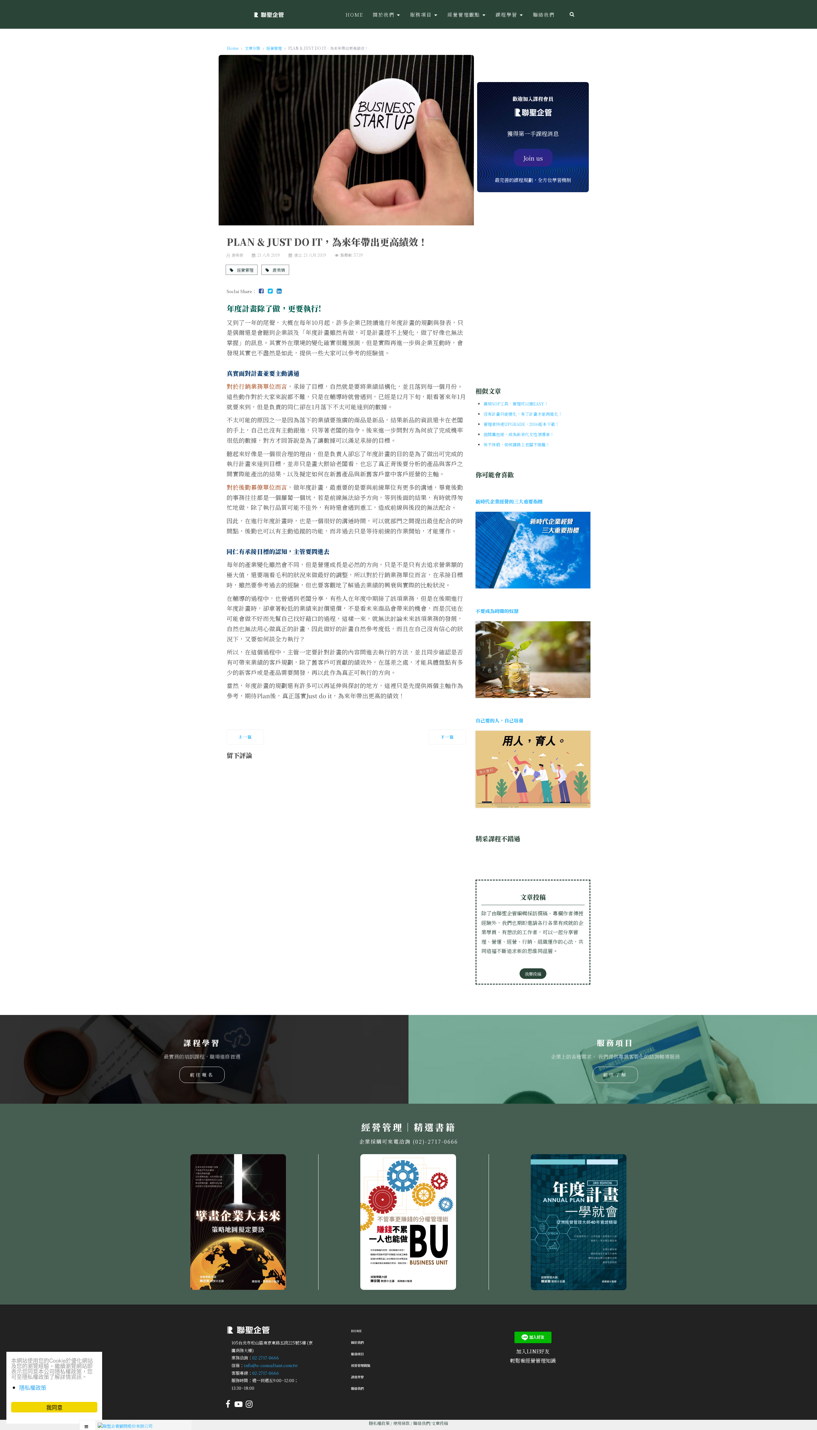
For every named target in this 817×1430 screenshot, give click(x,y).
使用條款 (401, 1423)
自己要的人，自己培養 (499, 720)
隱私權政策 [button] (32, 1387)
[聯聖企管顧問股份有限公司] (269, 14)
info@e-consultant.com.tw (271, 1365)
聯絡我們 (357, 1388)
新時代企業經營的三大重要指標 (509, 501)
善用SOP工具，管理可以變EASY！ (515, 404)
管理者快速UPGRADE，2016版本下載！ (521, 424)
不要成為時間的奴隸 (497, 611)
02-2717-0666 (265, 1358)
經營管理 (244, 270)
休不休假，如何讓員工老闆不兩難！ (516, 445)
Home (356, 1330)
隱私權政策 (379, 1423)
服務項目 (357, 1353)
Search (572, 14)
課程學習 (357, 1376)
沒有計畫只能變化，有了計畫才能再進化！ (522, 414)
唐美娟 (278, 270)
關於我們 (357, 1342)
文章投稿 (439, 1423)
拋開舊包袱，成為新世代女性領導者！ (518, 434)
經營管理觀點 (360, 1365)
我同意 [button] (54, 1407)
